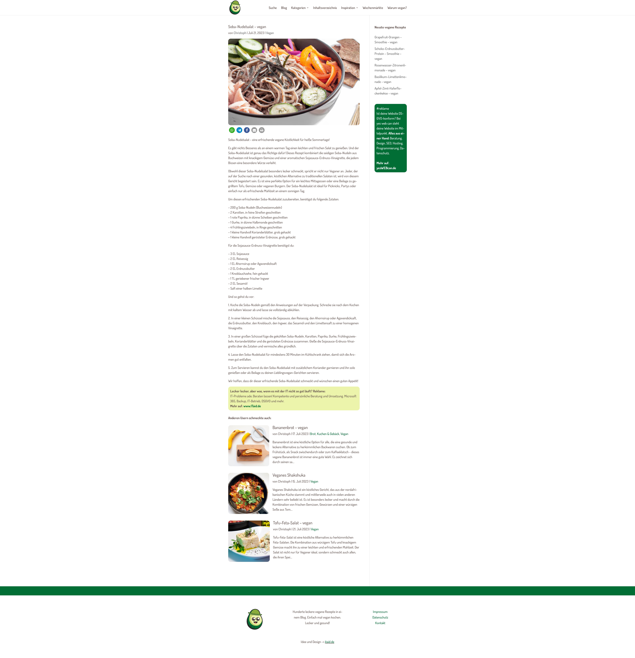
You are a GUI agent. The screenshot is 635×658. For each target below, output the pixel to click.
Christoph (240, 33)
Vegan (270, 33)
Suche (273, 8)
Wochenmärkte (373, 8)
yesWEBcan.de (386, 168)
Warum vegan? (397, 8)
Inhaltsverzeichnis (325, 8)
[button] (232, 130)
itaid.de (329, 641)
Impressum (380, 611)
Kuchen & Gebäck (328, 434)
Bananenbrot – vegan (290, 427)
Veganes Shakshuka (289, 475)
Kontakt (380, 623)
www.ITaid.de (252, 406)
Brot (313, 434)
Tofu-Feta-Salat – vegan (292, 522)
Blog (284, 8)
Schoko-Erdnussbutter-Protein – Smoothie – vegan (390, 53)
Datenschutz (380, 617)
